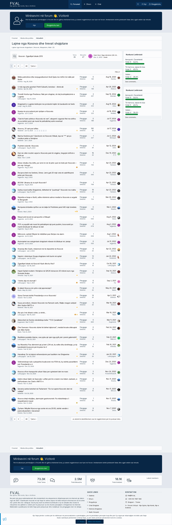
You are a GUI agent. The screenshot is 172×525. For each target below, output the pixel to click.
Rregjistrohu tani (53, 25)
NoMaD (113, 113)
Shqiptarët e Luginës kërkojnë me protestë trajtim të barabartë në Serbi (46, 104)
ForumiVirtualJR (110, 373)
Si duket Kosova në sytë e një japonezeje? (34, 288)
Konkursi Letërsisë (134, 54)
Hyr (34, 25)
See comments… (131, 82)
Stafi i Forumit (94, 512)
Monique (113, 138)
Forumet (76, 4)
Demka (20, 81)
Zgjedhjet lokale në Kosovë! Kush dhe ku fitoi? (36, 263)
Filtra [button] (117, 72)
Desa (114, 219)
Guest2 (20, 297)
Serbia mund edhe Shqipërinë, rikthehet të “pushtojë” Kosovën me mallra (47, 190)
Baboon (113, 339)
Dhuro (88, 4)
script (20, 106)
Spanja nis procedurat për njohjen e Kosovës (35, 111)
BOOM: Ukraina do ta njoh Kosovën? (32, 182)
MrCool (113, 391)
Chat (99, 4)
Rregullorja (93, 502)
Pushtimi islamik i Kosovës (28, 146)
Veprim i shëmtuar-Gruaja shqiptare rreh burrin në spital (39, 256)
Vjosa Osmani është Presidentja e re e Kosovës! (37, 295)
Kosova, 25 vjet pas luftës (28, 128)
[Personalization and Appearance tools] (138, 4)
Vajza (114, 314)
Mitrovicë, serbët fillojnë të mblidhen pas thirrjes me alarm (41, 234)
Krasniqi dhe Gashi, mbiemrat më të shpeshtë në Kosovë (40, 249)
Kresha (20, 212)
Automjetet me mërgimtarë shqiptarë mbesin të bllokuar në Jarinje (44, 241)
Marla (19, 290)
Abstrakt (113, 96)
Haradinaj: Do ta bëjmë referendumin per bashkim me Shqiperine (43, 354)
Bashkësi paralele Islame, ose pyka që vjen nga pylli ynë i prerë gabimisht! (47, 337)
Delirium (113, 297)
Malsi (19, 158)
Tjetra (33, 66)
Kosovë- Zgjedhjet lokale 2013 (30, 56)
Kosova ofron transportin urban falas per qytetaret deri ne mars (43, 371)
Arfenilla (20, 275)
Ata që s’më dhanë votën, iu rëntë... (32, 313)
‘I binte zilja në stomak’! (27, 281)
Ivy (115, 283)
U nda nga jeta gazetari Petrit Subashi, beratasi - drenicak (41, 87)
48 (26, 66)
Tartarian (113, 165)
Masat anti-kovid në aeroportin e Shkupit (34, 217)
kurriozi (113, 251)
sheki (105, 57)
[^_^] (114, 155)
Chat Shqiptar (94, 505)
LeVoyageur (22, 99)
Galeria (91, 496)
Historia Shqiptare (95, 509)
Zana (114, 106)
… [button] (22, 66)
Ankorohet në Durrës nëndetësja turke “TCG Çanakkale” (40, 320)
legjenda (21, 113)
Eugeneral (21, 322)
